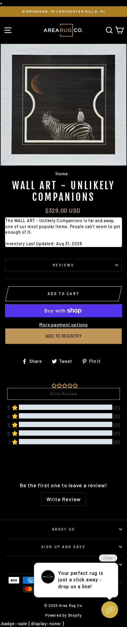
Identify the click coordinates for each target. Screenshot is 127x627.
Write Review (63, 499)
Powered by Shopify (63, 615)
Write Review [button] (63, 393)
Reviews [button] (14, 463)
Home (62, 173)
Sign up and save (63, 547)
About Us (63, 529)
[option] (63, 11)
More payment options (63, 324)
